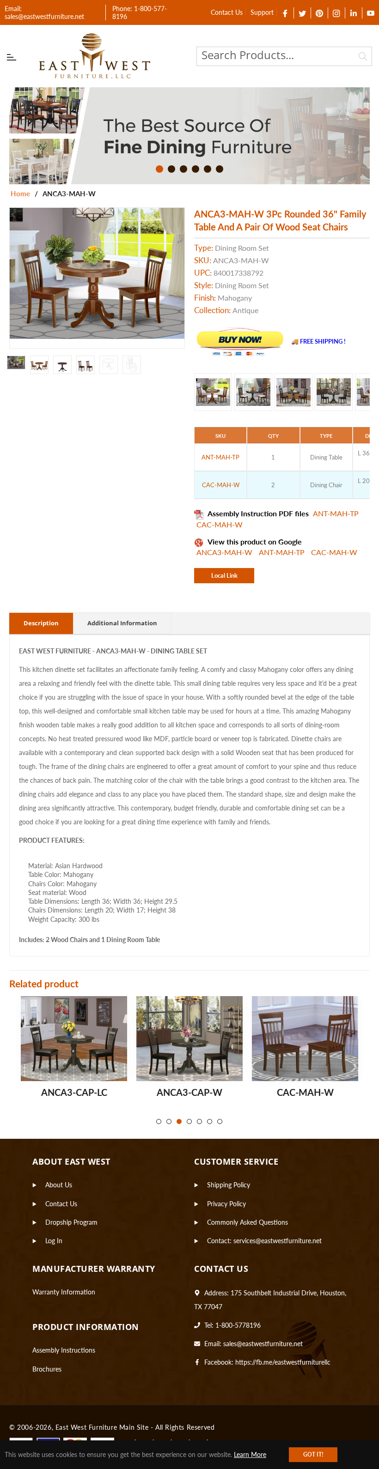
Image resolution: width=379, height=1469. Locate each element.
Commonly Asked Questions (247, 1222)
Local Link (224, 575)
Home (20, 193)
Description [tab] (41, 623)
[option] (189, 135)
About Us (58, 1185)
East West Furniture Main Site (101, 1427)
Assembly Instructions (63, 1350)
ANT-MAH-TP (336, 513)
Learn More (250, 1454)
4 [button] (195, 169)
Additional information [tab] (122, 623)
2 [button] (171, 169)
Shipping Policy (228, 1185)
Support (262, 12)
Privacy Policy (226, 1204)
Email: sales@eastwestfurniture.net (44, 12)
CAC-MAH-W (219, 524)
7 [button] (219, 1121)
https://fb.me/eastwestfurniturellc (282, 1362)
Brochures (46, 1369)
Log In (53, 1241)
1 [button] (159, 169)
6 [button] (219, 169)
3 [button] (183, 169)
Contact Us (227, 12)
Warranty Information (63, 1292)
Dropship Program (71, 1222)
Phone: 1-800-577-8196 (139, 12)
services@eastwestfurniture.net (277, 1241)
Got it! (313, 1454)
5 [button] (207, 169)
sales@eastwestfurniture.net (263, 1344)
